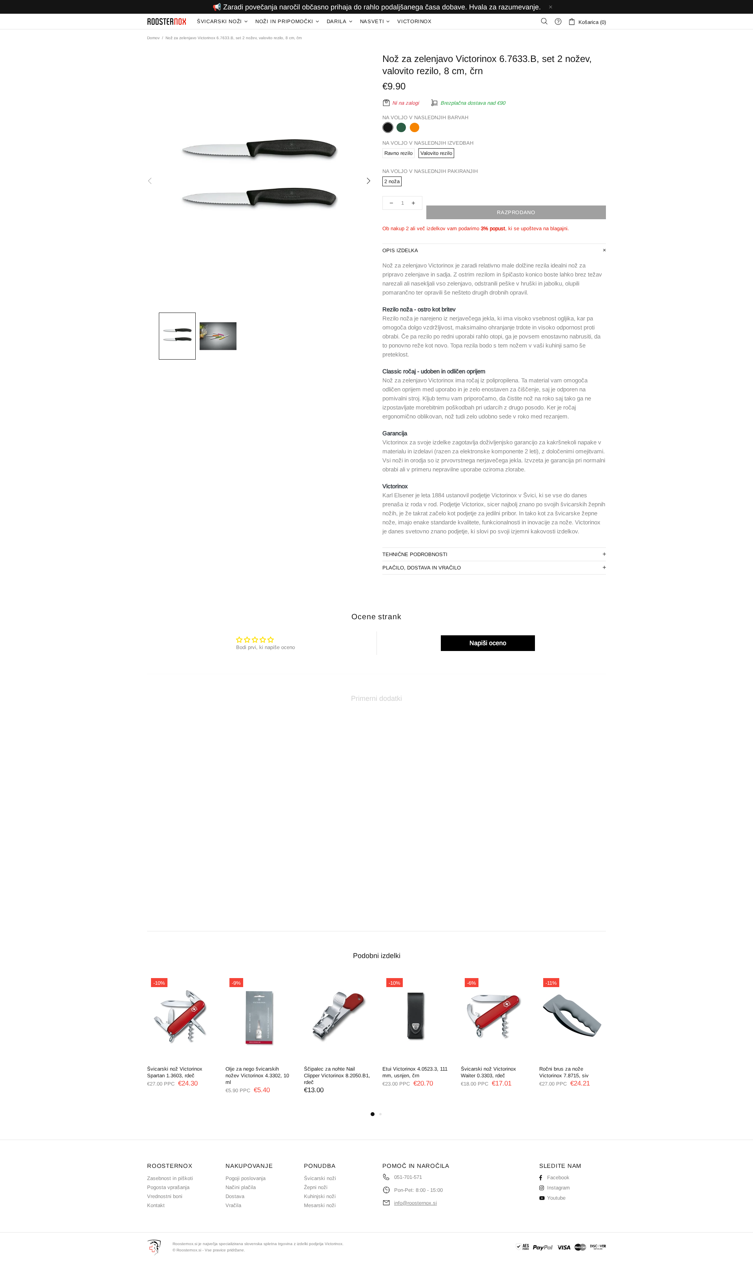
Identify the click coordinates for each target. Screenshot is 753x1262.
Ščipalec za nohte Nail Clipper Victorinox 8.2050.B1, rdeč (337, 1075)
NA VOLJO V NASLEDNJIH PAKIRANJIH (430, 171)
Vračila (233, 1205)
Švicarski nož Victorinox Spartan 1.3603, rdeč (174, 1072)
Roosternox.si (167, 21)
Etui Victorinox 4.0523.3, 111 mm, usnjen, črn (414, 1072)
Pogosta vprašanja (168, 1187)
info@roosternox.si (415, 1203)
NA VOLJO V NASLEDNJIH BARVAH (425, 117)
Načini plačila (241, 1187)
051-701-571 (408, 1177)
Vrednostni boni (164, 1196)
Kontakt (156, 1205)
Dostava (235, 1196)
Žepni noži (315, 1187)
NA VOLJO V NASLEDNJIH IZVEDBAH (427, 143)
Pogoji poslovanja (246, 1178)
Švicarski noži (320, 1178)
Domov (153, 38)
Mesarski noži (320, 1205)
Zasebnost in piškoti (170, 1178)
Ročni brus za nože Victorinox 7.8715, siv (564, 1072)
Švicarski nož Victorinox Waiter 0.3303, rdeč (488, 1072)
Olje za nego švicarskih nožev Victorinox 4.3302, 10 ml (257, 1075)
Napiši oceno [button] (487, 643)
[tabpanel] (180, 1038)
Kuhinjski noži (320, 1196)
